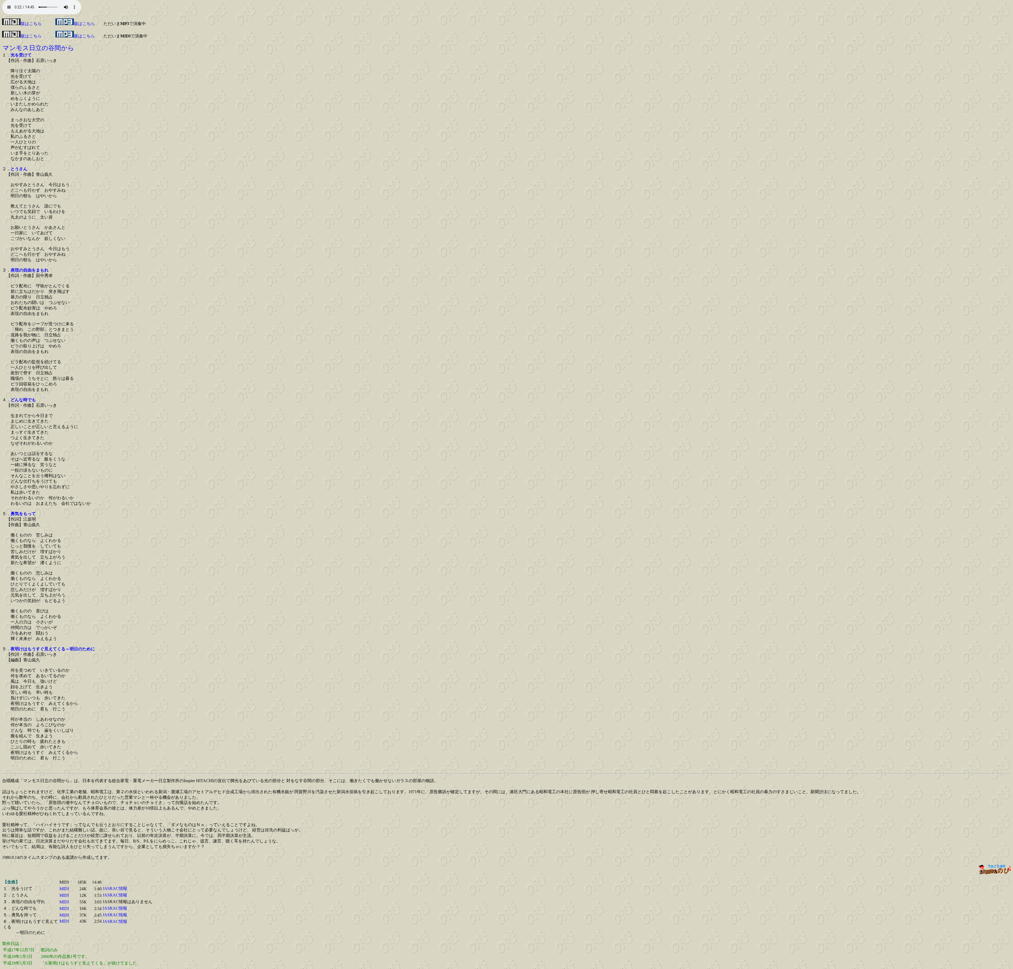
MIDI (64, 888)
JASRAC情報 (115, 888)
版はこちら (31, 23)
